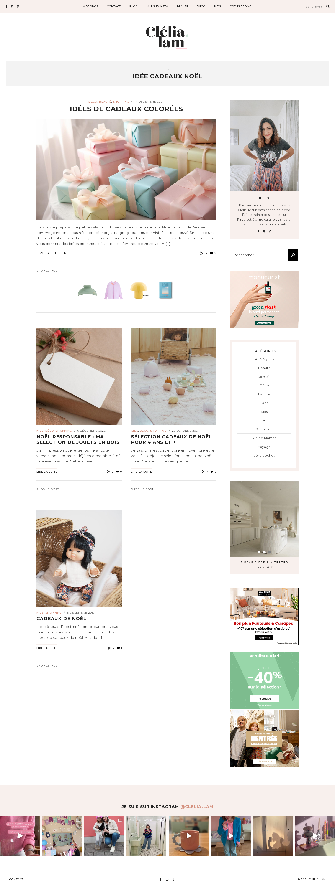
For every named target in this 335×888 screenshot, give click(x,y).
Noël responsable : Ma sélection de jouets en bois (78, 439)
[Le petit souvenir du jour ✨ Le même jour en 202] (104, 836)
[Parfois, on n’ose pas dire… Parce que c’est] (273, 836)
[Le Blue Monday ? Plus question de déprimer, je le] (231, 836)
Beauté (182, 6)
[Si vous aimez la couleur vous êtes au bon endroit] (315, 836)
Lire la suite (48, 253)
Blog (133, 6)
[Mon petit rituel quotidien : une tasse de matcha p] (189, 836)
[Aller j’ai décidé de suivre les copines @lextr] (146, 836)
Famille (264, 394)
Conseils (264, 376)
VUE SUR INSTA (157, 6)
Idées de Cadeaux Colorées (126, 109)
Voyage (264, 447)
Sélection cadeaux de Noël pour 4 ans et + (171, 439)
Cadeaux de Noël (61, 618)
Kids (217, 6)
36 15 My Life (264, 359)
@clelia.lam (197, 806)
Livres (264, 420)
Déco (201, 6)
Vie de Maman (264, 438)
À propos (90, 6)
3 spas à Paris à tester (264, 562)
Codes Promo (241, 6)
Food (264, 403)
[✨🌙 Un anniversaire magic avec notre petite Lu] (62, 836)
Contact (114, 6)
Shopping (121, 101)
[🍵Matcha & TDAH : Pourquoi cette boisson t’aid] (20, 836)
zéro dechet (264, 455)
